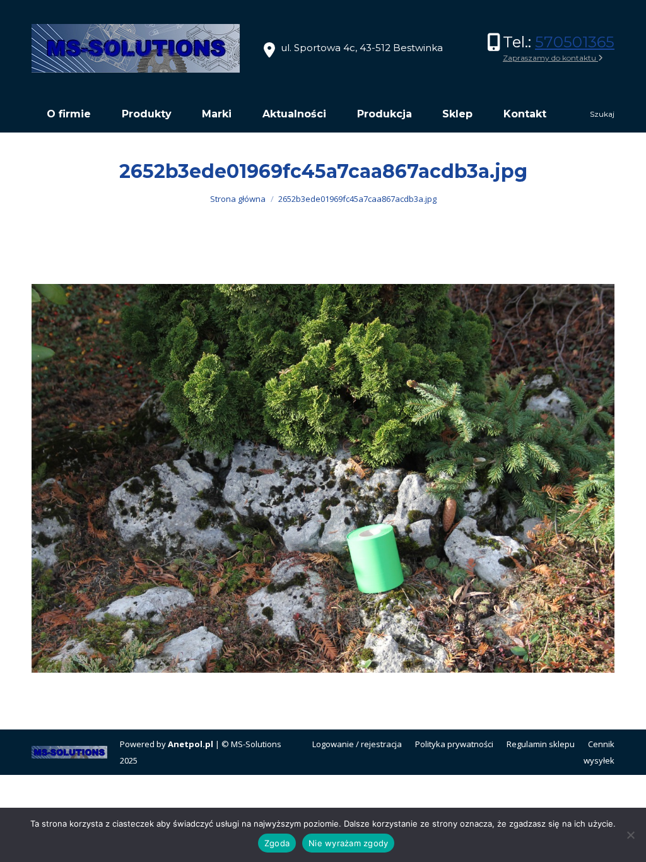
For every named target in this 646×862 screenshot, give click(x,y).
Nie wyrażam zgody (348, 843)
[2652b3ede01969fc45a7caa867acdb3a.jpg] (323, 478)
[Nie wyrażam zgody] (630, 835)
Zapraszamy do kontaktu (550, 57)
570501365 (574, 42)
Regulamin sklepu (541, 744)
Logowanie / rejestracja (357, 744)
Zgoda (277, 843)
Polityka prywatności (454, 744)
